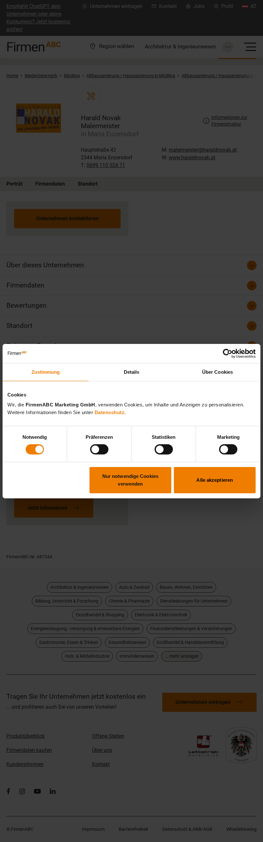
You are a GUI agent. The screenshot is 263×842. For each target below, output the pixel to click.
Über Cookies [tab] (217, 371)
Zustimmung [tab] (45, 371)
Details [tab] (132, 371)
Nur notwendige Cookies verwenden (130, 480)
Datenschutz (110, 412)
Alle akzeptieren (214, 480)
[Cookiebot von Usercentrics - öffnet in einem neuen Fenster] (227, 353)
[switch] (99, 449)
